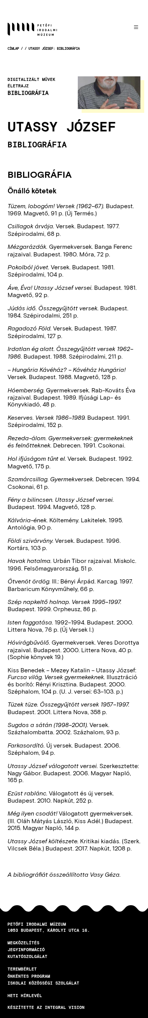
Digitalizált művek (31, 79)
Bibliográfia (28, 93)
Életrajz (18, 86)
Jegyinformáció (26, 949)
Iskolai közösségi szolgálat (43, 982)
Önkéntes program (29, 976)
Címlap (13, 48)
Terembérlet (22, 968)
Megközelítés (23, 942)
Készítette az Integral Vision (46, 1007)
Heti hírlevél (25, 995)
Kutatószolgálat (27, 956)
